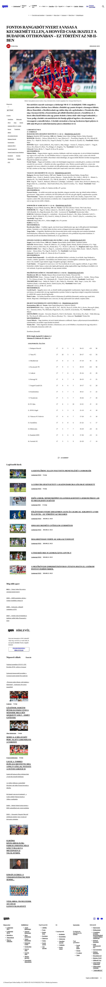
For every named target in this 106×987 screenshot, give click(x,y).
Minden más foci (27, 957)
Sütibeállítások (98, 970)
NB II (9, 122)
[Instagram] (94, 919)
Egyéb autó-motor (78, 947)
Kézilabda (62, 934)
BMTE (9, 132)
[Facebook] (98, 919)
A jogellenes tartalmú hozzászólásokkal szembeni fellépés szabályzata (98, 935)
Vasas (15, 122)
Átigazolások (10, 937)
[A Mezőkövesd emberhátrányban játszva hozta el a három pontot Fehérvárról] (18, 573)
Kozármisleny (11, 142)
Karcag (9, 129)
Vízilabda (61, 945)
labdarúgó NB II (11, 145)
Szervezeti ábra (97, 949)
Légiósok (9, 704)
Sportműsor (49, 15)
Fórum (78, 950)
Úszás (43, 930)
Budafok (19, 159)
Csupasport (64, 15)
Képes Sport (56, 15)
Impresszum (96, 927)
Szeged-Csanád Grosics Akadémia (16, 152)
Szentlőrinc (10, 119)
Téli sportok (44, 947)
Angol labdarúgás (28, 928)
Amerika (51, 6)
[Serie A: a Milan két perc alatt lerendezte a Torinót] (19, 730)
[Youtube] (102, 919)
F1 (56, 6)
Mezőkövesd (11, 159)
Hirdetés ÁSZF (97, 958)
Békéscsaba (19, 119)
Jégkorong (62, 939)
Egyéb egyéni (44, 943)
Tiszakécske (17, 129)
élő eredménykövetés (13, 136)
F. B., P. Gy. (14, 46)
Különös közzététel (96, 952)
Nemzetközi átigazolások (28, 961)
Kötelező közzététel (96, 941)
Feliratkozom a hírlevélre (19, 649)
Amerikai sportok (61, 942)
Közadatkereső (97, 956)
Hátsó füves (71, 15)
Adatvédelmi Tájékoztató (96, 963)
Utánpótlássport (79, 15)
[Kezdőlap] (5, 6)
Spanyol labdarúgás (28, 932)
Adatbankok (16, 6)
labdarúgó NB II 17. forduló (14, 126)
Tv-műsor (79, 953)
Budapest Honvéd (12, 139)
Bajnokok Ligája (27, 943)
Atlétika (44, 927)
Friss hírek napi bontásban (38, 15)
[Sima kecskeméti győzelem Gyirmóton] (18, 532)
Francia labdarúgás (11, 758)
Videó (78, 955)
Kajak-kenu (44, 933)
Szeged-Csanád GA (12, 149)
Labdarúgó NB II (36, 475)
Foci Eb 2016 (27, 953)
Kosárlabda (62, 936)
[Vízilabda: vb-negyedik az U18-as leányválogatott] (19, 895)
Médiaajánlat (97, 930)
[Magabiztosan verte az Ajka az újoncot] (18, 546)
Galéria (76, 6)
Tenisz (44, 940)
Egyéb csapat (61, 948)
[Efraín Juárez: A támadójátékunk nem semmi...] (19, 868)
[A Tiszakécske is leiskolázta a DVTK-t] (18, 560)
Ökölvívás (45, 938)
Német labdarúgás (28, 939)
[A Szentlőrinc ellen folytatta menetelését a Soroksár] (18, 478)
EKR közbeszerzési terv (97, 946)
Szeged (21, 122)
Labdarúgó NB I (36, 505)
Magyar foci (6, 925)
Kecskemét (10, 155)
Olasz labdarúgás (11, 733)
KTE (9, 162)
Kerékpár (45, 936)
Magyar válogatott (9, 940)
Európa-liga (28, 946)
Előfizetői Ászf (97, 960)
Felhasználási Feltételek (97, 967)
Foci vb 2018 (27, 949)
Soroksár (18, 155)
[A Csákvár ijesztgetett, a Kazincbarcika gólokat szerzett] (18, 491)
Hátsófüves (10, 935)
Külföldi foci (24, 925)
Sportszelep (76, 925)
